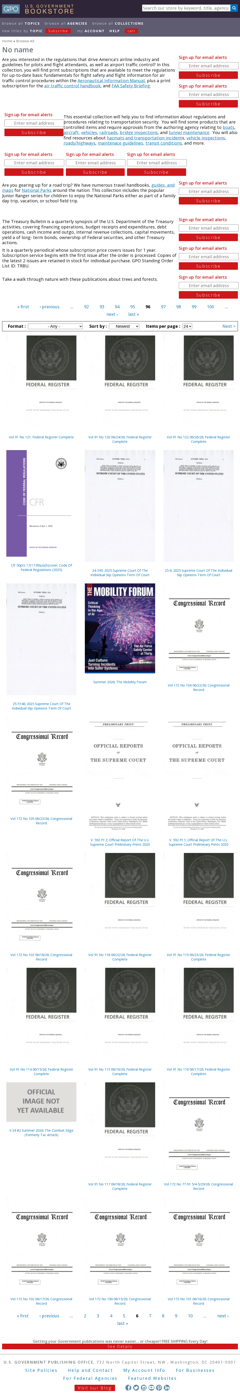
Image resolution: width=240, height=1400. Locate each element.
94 (117, 306)
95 (132, 306)
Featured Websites (152, 1378)
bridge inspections (139, 132)
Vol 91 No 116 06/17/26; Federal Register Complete (198, 1071)
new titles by (35, 31)
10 (190, 1316)
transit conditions (164, 143)
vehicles (89, 132)
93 (102, 306)
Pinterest (159, 1388)
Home (7, 41)
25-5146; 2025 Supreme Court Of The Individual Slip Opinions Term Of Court (41, 706)
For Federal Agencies (90, 1378)
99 (194, 306)
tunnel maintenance (189, 132)
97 (163, 306)
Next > (229, 326)
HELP (114, 31)
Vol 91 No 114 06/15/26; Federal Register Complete (41, 1071)
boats (228, 127)
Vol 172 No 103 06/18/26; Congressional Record (41, 957)
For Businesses (195, 1370)
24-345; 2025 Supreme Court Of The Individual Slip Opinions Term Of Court (120, 572)
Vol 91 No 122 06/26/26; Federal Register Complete (198, 439)
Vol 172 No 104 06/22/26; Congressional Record (198, 687)
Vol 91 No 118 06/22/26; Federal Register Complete (120, 957)
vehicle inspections (206, 138)
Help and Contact (90, 1370)
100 (210, 306)
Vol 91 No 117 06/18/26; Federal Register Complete (120, 1186)
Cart (131, 31)
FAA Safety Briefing (131, 86)
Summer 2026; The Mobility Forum (120, 682)
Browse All (21, 23)
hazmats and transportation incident (144, 138)
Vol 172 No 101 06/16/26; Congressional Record (198, 1301)
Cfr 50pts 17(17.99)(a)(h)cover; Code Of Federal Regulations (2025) (41, 567)
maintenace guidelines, (121, 143)
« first (23, 306)
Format (16, 326)
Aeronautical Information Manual (111, 80)
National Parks (37, 190)
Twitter (136, 1388)
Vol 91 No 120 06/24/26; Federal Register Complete (120, 439)
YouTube (151, 1388)
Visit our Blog (95, 1388)
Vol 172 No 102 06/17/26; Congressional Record (41, 1301)
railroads (108, 132)
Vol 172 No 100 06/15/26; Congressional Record (120, 1301)
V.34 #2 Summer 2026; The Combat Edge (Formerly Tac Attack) (41, 1132)
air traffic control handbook (72, 86)
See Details (120, 1346)
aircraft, (72, 132)
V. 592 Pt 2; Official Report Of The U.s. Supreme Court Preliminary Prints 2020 (120, 842)
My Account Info (144, 1370)
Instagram (144, 1388)
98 (178, 306)
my (91, 31)
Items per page (162, 326)
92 (86, 306)
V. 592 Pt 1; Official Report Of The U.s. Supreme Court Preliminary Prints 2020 (198, 842)
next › (112, 314)
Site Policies (41, 1370)
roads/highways (79, 143)
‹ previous (50, 306)
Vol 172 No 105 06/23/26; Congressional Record (41, 820)
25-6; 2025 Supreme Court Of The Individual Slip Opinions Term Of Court (198, 572)
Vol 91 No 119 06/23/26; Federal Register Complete (198, 957)
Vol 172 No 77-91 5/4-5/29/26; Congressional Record (198, 1186)
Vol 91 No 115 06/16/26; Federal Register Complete (120, 1071)
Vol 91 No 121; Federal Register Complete (41, 437)
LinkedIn (167, 1388)
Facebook (128, 1388)
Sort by (97, 326)
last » (133, 314)
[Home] (40, 12)
